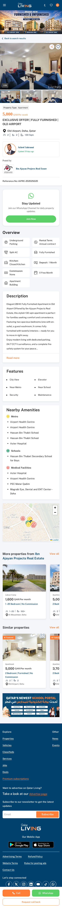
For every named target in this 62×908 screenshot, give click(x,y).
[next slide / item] (60, 97)
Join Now (31, 219)
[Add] (57, 5)
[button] (24, 5)
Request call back (31, 902)
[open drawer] (4, 5)
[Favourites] (51, 5)
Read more (13, 357)
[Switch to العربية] (45, 5)
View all (54, 553)
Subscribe (47, 814)
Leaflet (55, 539)
